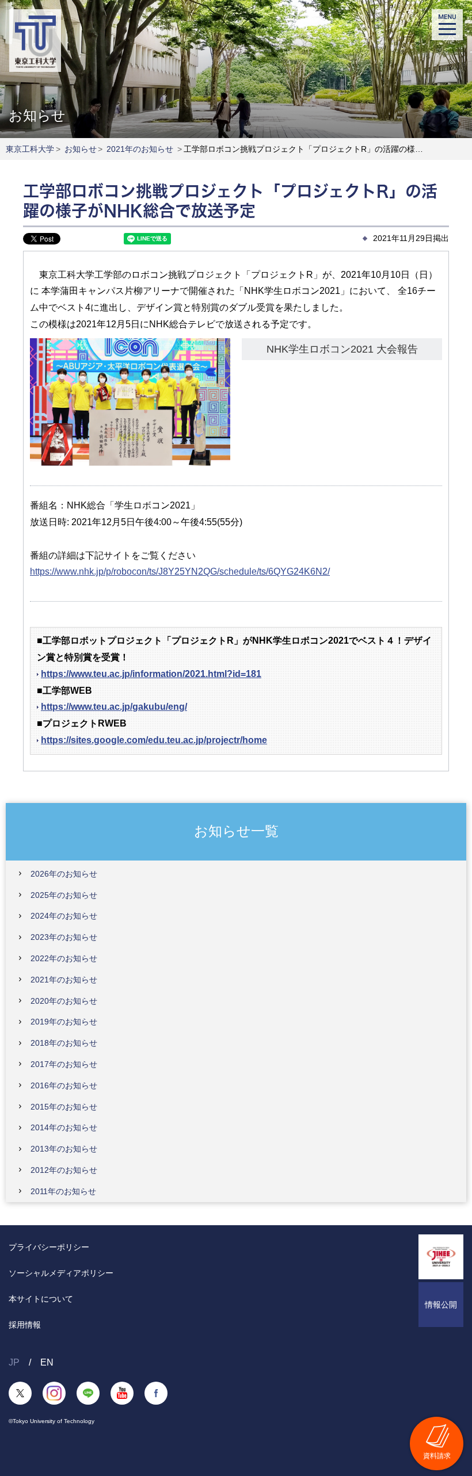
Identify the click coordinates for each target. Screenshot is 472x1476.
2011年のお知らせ (63, 1191)
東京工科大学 (30, 149)
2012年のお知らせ (64, 1170)
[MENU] (447, 24)
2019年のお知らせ (64, 1021)
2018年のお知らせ (64, 1042)
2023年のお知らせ (64, 937)
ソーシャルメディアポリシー (61, 1273)
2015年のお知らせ (64, 1106)
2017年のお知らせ (64, 1064)
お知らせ (80, 149)
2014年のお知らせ (64, 1127)
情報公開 (441, 1304)
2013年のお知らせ (64, 1148)
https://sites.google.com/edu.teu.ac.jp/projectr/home (154, 740)
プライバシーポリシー (49, 1247)
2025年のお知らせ (64, 895)
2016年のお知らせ (64, 1085)
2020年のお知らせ (64, 1000)
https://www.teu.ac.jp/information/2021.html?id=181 (151, 674)
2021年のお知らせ (139, 149)
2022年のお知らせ (64, 958)
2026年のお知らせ (64, 873)
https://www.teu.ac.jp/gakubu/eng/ (114, 707)
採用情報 (25, 1324)
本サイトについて (41, 1298)
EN (47, 1362)
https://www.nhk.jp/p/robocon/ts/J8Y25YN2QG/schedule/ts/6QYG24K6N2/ (180, 571)
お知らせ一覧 (236, 831)
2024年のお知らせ (64, 915)
